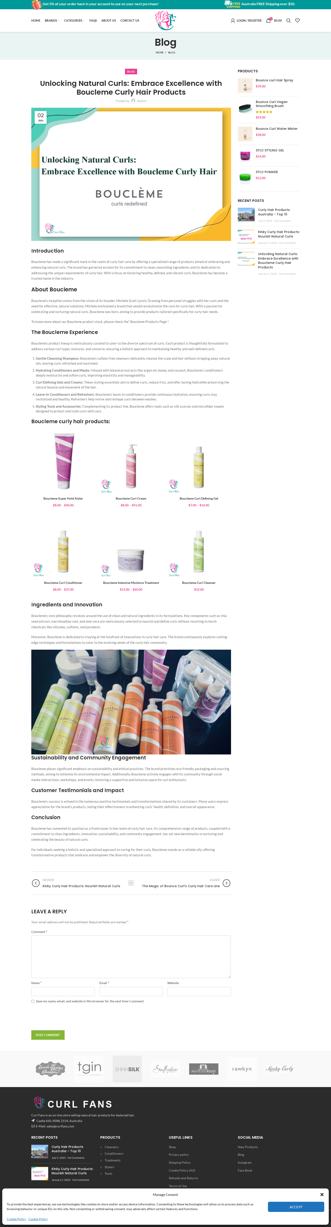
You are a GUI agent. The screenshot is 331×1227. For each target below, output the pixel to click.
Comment (39, 931)
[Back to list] (131, 883)
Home (159, 52)
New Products (248, 1147)
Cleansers (111, 1147)
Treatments (112, 1160)
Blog (241, 1154)
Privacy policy (179, 1154)
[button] (322, 1194)
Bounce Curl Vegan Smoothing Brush (272, 104)
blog (171, 52)
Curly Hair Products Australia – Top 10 (274, 212)
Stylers (109, 1167)
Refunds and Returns (183, 1178)
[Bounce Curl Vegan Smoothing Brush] (245, 110)
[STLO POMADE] (245, 177)
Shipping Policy (179, 1162)
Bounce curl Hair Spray (274, 80)
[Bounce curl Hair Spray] (245, 85)
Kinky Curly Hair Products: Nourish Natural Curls (279, 234)
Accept (296, 1207)
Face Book (245, 1170)
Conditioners (114, 1153)
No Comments (282, 220)
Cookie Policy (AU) (182, 1170)
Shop (172, 1147)
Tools (108, 1173)
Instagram (245, 1162)
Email (104, 982)
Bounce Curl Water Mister (277, 129)
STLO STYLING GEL (270, 150)
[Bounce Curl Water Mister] (245, 134)
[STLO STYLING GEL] (245, 155)
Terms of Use (178, 1186)
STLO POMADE (267, 172)
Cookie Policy (16, 1219)
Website (173, 983)
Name (36, 982)
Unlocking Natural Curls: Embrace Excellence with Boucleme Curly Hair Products (278, 261)
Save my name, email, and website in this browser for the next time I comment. (90, 1001)
